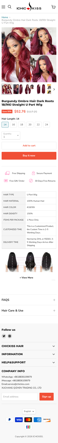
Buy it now (29, 155)
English (27, 411)
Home (5, 17)
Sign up (46, 396)
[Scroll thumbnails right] (53, 89)
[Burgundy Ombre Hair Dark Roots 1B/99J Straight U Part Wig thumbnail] (7, 89)
